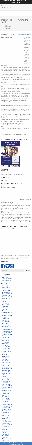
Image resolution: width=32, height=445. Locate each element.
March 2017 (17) (6, 306)
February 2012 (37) (6, 401)
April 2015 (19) (5, 342)
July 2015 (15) (5, 337)
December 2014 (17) (7, 348)
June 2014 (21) (5, 357)
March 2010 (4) (6, 437)
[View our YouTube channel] (12, 267)
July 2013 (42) (5, 375)
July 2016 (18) (5, 318)
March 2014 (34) (6, 362)
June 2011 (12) (5, 414)
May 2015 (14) (5, 340)
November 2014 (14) (7, 350)
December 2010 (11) (7, 423)
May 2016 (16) (5, 322)
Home (5, 25)
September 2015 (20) (7, 334)
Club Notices (5, 277)
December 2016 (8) (6, 311)
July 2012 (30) (5, 393)
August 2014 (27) (6, 354)
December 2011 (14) (7, 404)
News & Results (7, 26)
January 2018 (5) (6, 290)
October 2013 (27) (6, 370)
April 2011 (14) (5, 417)
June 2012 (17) (5, 395)
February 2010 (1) (6, 439)
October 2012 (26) (6, 389)
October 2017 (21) (6, 295)
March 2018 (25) (6, 287)
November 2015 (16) (7, 331)
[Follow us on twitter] (8, 267)
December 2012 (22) (7, 386)
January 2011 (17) (6, 421)
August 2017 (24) (6, 298)
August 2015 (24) (6, 336)
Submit (27, 270)
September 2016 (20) (7, 315)
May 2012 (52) (5, 396)
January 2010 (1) (6, 440)
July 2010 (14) (5, 431)
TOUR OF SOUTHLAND (23, 1)
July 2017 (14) (5, 300)
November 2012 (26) (7, 387)
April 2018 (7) (5, 286)
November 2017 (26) (7, 293)
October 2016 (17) (6, 314)
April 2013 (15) (5, 379)
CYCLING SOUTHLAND (8, 1)
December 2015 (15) (7, 329)
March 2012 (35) (6, 400)
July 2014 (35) (5, 356)
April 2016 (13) (5, 323)
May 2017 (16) (5, 303)
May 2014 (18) (5, 359)
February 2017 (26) (6, 307)
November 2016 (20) (7, 312)
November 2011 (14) (7, 406)
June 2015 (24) (5, 339)
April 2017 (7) (5, 304)
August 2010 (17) (6, 429)
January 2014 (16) (6, 365)
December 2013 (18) (7, 367)
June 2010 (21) (5, 432)
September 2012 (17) (7, 390)
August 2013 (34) (6, 373)
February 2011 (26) (6, 420)
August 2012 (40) (6, 392)
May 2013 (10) (5, 378)
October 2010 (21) (6, 426)
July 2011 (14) (5, 412)
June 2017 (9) (5, 301)
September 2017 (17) (7, 297)
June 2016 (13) (5, 320)
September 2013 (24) (7, 371)
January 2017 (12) (6, 309)
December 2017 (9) (6, 292)
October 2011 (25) (6, 407)
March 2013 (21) (6, 381)
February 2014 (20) (6, 364)
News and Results (26, 34)
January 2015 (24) (6, 346)
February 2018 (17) (6, 289)
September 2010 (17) (7, 428)
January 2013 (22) (6, 384)
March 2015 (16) (6, 343)
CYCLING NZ (16, 2)
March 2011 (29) (6, 418)
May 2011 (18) (5, 415)
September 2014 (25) (7, 353)
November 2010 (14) (7, 425)
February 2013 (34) (6, 382)
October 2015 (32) (6, 332)
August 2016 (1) (6, 317)
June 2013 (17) (5, 376)
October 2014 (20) (6, 351)
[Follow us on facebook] (3, 267)
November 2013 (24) (7, 368)
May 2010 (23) (5, 434)
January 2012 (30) (6, 403)
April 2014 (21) (5, 361)
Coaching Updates (6, 280)
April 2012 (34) (5, 398)
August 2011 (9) (6, 410)
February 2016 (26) (6, 326)
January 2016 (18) (6, 328)
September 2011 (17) (7, 409)
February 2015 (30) (6, 345)
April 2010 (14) (5, 435)
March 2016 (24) (6, 325)
